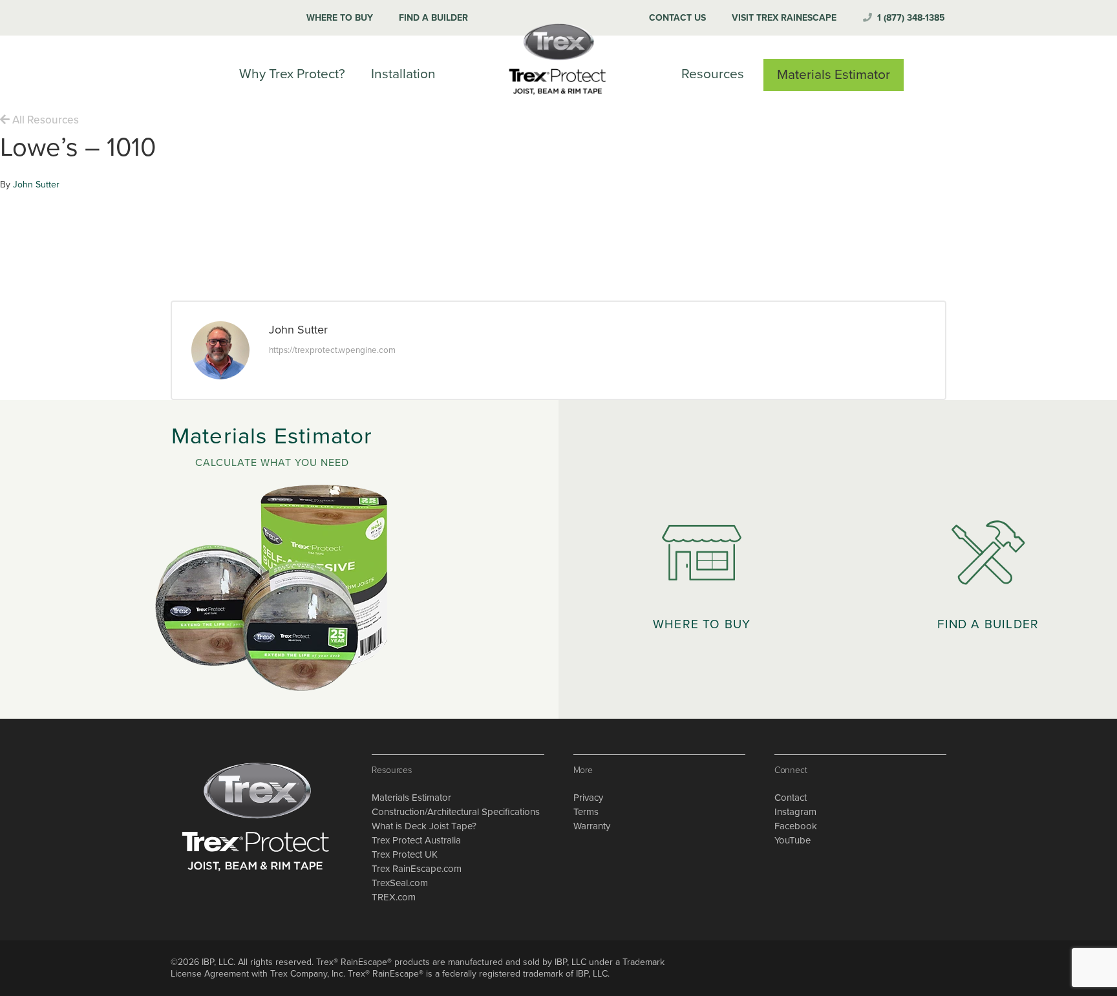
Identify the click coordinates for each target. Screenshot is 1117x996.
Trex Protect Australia (416, 840)
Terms (586, 812)
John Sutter (36, 184)
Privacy (588, 797)
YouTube (792, 840)
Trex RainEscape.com (417, 868)
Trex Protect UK (405, 854)
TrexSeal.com (400, 883)
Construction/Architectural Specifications (456, 812)
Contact (790, 797)
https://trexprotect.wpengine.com (332, 350)
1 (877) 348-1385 (911, 17)
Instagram (795, 812)
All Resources (44, 120)
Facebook (795, 826)
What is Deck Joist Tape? (424, 826)
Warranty (591, 826)
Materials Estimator (411, 797)
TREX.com (394, 897)
